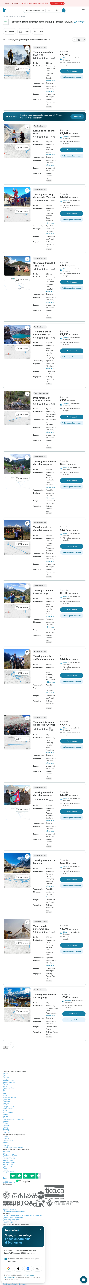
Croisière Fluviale (9, 1159)
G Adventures (8, 1140)
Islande (5, 1114)
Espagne (6, 1125)
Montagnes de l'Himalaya (51, 87)
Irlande (5, 1116)
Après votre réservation (11, 1219)
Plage (5, 1168)
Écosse (5, 1123)
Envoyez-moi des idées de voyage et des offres (23, 1260)
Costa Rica (7, 1131)
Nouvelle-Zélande (9, 1097)
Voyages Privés (8, 1172)
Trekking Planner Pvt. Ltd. (11, 16)
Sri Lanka (6, 1099)
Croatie (5, 1105)
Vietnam (6, 1103)
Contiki (5, 1136)
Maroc (5, 1086)
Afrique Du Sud (8, 1088)
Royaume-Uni (8, 1108)
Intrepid (5, 1142)
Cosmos (6, 1138)
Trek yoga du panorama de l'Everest (40, 929)
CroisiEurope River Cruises (13, 1148)
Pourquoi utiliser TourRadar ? (13, 1217)
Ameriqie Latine (8, 1081)
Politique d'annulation (10, 1221)
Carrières (14, 1212)
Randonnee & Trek (10, 1155)
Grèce (5, 1110)
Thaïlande (6, 1101)
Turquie (5, 1127)
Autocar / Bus (8, 1164)
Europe (5, 1079)
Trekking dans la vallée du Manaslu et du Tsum (44, 659)
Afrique (5, 1073)
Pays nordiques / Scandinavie (13, 1120)
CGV (24, 1275)
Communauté (8, 1223)
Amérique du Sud (9, 1082)
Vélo (4, 1153)
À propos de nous (9, 1210)
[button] (71, 59)
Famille (5, 1170)
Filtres (11, 31)
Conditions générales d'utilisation (15, 1284)
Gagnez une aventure (23, 1215)
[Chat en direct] (83, 1279)
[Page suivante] (11, 1045)
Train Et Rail (7, 1166)
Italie (4, 1118)
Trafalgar (6, 1146)
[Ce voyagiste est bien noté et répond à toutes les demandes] (49, 107)
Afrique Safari (8, 1161)
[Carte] (84, 39)
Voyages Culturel (9, 1162)
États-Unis (6, 1133)
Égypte (5, 1084)
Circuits (22, 16)
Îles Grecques (8, 1112)
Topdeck (6, 1144)
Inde (4, 1094)
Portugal (6, 1121)
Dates (26, 31)
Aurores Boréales (9, 1157)
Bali (4, 1090)
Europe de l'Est (8, 1107)
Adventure (6, 1151)
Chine (5, 1092)
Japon (5, 1095)
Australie (6, 1077)
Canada (6, 1129)
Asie (4, 1075)
